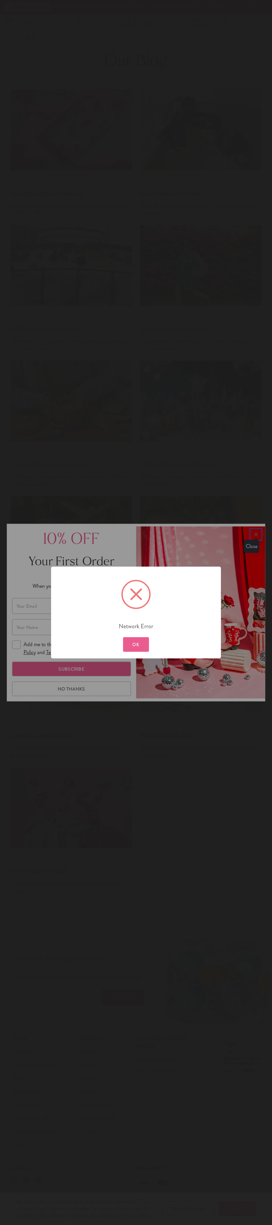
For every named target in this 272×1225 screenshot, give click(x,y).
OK (136, 644)
